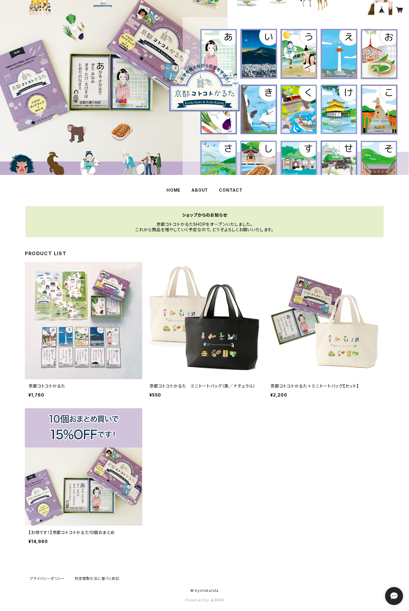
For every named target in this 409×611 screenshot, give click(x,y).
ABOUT (199, 190)
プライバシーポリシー (47, 578)
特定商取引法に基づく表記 (97, 578)
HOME (173, 190)
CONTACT (231, 190)
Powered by (197, 600)
